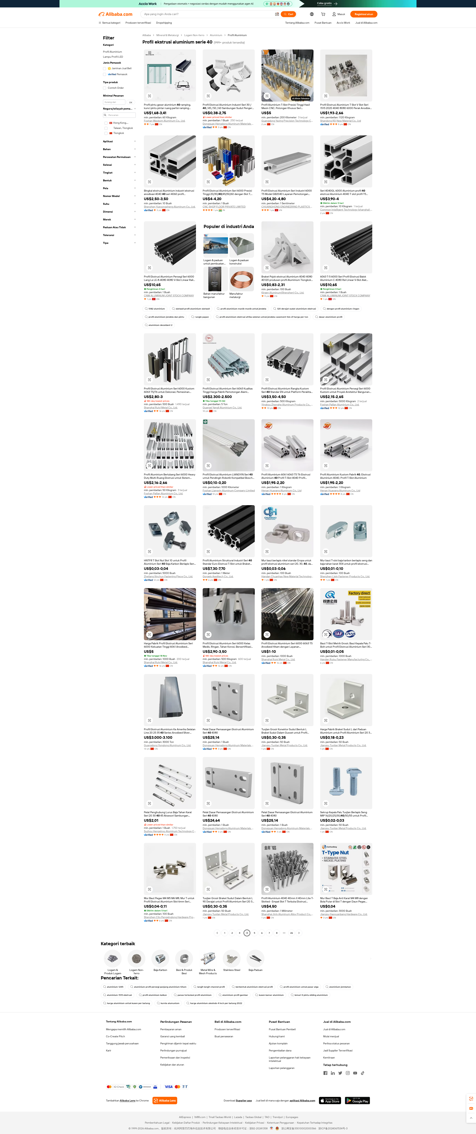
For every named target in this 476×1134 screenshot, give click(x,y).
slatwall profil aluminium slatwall (193, 308)
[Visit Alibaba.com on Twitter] (340, 1073)
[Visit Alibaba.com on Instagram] (347, 1073)
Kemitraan (329, 1057)
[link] (471, 1098)
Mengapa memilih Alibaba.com (123, 1029)
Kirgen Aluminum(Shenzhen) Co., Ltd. (282, 292)
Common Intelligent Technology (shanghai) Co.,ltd (346, 209)
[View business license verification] (271, 1128)
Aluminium (216, 35)
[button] (277, 14)
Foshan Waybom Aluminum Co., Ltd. (164, 120)
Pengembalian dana (280, 1050)
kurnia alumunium (170, 1003)
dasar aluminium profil (330, 317)
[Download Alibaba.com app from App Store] (330, 1100)
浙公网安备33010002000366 (298, 1128)
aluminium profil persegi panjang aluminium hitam (160, 987)
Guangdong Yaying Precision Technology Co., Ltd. (287, 120)
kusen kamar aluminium (271, 995)
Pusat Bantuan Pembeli (282, 1029)
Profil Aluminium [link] (237, 35)
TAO (267, 1117)
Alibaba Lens (127, 1100)
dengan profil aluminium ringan (343, 308)
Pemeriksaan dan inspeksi (175, 1057)
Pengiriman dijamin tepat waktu (178, 1043)
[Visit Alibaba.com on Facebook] (325, 1073)
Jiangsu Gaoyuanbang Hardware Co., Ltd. (343, 914)
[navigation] (119, 484)
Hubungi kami (277, 1036)
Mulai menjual (331, 1036)
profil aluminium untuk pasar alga (301, 987)
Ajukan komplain (278, 1043)
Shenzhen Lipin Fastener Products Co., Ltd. (345, 576)
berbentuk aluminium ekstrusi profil (254, 987)
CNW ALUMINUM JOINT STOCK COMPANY (169, 295)
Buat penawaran (224, 1036)
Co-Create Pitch (115, 1036)
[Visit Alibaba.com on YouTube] (355, 1073)
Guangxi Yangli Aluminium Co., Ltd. (222, 407)
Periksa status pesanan (336, 1043)
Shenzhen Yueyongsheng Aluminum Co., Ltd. (169, 206)
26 (291, 933)
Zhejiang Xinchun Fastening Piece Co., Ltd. (168, 576)
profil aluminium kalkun (155, 995)
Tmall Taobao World (220, 1117)
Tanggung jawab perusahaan (122, 1043)
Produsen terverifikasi (227, 1029)
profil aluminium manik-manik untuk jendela (243, 308)
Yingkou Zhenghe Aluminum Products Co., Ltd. (287, 404)
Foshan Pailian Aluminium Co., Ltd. (339, 404)
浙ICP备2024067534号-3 (333, 1128)
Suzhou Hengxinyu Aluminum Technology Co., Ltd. (170, 831)
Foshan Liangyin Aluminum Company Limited (229, 490)
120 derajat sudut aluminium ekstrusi (296, 308)
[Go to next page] (299, 933)
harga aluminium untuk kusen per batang (128, 1003)
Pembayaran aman (170, 1029)
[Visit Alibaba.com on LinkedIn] (333, 1073)
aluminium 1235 (115, 987)
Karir (108, 1050)
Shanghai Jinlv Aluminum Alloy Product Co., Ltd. (287, 914)
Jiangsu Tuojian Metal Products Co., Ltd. (284, 745)
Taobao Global (253, 1117)
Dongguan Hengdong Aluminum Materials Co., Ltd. (229, 123)
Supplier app (244, 1100)
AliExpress (185, 1117)
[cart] (324, 14)
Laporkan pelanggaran (282, 1067)
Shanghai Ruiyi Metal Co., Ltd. (161, 407)
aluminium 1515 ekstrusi (119, 995)
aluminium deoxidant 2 (160, 325)
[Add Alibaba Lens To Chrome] (164, 1100)
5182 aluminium (157, 308)
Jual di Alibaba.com (334, 1029)
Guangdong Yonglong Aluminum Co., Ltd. (167, 745)
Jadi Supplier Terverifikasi (338, 1050)
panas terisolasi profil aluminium (195, 995)
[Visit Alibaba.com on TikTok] (362, 1073)
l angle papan (202, 317)
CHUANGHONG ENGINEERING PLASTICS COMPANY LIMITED (287, 206)
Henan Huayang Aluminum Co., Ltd (281, 490)
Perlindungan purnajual (173, 1050)
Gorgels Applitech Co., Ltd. (218, 576)
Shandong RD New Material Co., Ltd (340, 120)
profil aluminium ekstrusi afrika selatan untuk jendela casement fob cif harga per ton (264, 317)
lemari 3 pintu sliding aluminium (311, 995)
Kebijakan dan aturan (172, 1064)
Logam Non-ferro (194, 35)
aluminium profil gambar (235, 995)
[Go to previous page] (217, 933)
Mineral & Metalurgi (167, 35)
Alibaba (146, 35)
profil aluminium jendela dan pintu (166, 317)
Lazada (238, 1117)
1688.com (199, 1117)
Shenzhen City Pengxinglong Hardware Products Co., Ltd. (170, 917)
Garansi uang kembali (172, 1036)
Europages (292, 1117)
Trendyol (278, 1117)
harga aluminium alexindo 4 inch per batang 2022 (216, 1003)
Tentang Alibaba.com (119, 1021)
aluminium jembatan (340, 987)
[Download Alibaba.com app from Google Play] (357, 1100)
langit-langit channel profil (211, 987)
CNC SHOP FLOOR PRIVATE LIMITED (224, 206)
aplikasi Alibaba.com (302, 1100)
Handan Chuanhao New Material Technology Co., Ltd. (287, 576)
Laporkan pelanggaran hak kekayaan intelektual (290, 1059)
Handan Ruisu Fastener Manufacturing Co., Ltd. (346, 659)
